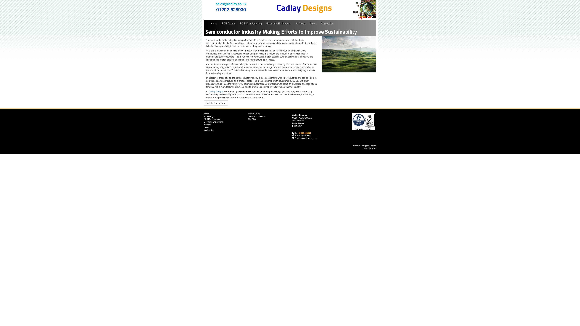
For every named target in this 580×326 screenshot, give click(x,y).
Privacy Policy (254, 113)
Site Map (252, 119)
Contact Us (327, 23)
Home (214, 23)
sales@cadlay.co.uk (231, 4)
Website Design (360, 145)
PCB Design (228, 23)
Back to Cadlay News (216, 102)
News (313, 23)
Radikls (373, 145)
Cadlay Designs (216, 91)
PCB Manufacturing (251, 23)
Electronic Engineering (278, 23)
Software (301, 23)
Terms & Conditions (256, 116)
